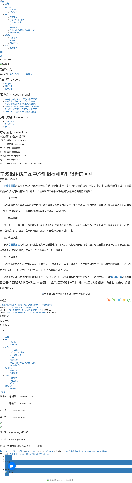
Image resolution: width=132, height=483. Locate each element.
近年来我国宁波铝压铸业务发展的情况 (20, 111)
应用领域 (8, 367)
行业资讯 (14, 40)
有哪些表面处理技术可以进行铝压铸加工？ (24, 309)
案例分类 (14, 373)
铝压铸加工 (9, 126)
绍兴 (36, 454)
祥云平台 (49, 451)
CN (1, 52)
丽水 (48, 454)
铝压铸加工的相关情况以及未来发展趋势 (21, 98)
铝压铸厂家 (9, 124)
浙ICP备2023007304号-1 (89, 451)
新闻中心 (8, 35)
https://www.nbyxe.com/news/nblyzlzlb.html (26, 307)
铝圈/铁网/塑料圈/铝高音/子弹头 (23, 30)
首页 (7, 4)
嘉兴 (28, 454)
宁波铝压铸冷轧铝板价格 (42, 304)
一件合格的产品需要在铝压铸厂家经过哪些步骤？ (27, 312)
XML (33, 451)
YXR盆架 (14, 17)
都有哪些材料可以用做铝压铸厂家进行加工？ (23, 106)
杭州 (15, 454)
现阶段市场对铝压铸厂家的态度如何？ (20, 101)
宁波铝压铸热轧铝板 (24, 304)
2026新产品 (15, 32)
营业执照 (103, 451)
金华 (40, 454)
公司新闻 (14, 37)
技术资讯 (14, 43)
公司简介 (14, 9)
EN (1, 55)
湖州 (32, 454)
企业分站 (12, 451)
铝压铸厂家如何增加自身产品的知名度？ (21, 109)
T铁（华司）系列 (17, 19)
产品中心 (8, 14)
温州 (24, 454)
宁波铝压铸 (9, 121)
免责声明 (74, 451)
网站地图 (21, 451)
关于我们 (8, 6)
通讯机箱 (14, 27)
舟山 (44, 454)
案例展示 (14, 370)
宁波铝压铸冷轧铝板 (8, 304)
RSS (28, 451)
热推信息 (3, 451)
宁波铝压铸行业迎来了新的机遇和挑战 (20, 104)
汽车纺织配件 (15, 22)
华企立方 (66, 451)
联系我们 (8, 45)
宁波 (19, 454)
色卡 (12, 24)
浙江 (11, 454)
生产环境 (14, 12)
